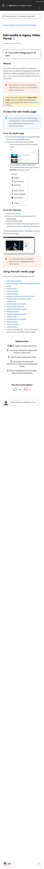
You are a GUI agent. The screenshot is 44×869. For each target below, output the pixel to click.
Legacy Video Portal (17, 25)
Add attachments (13, 311)
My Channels (16, 213)
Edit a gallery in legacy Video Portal (24, 346)
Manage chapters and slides (16, 314)
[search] (20, 16)
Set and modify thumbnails (16, 304)
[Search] (40, 16)
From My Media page (13, 133)
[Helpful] (17, 390)
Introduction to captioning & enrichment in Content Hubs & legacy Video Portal (22, 363)
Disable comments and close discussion (21, 296)
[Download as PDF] (14, 38)
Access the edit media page (19, 111)
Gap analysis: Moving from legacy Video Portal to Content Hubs (23, 351)
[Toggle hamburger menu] (2, 5)
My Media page (19, 137)
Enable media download (15, 306)
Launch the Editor (13, 324)
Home (5, 25)
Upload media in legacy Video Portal (23, 357)
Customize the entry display (16, 319)
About (7, 63)
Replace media (12, 317)
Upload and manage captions (17, 309)
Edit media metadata (14, 281)
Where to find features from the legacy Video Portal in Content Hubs (23, 372)
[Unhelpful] (27, 390)
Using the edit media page (19, 271)
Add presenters (12, 327)
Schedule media (12, 291)
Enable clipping (12, 294)
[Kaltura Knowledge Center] (18, 5)
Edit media (31, 25)
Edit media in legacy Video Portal (21, 37)
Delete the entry (12, 322)
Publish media (12, 289)
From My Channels (12, 210)
